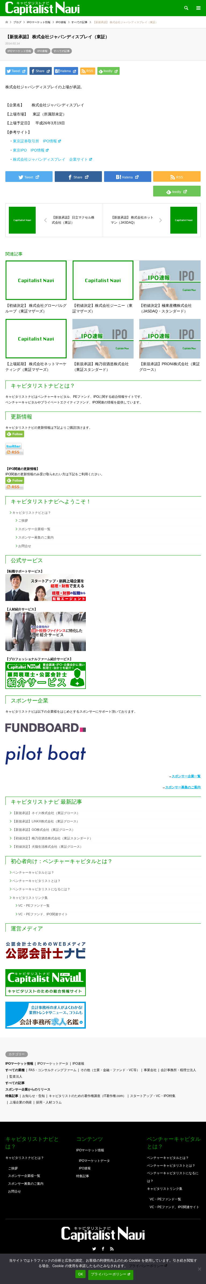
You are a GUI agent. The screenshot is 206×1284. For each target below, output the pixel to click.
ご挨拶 (23, 520)
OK (80, 1274)
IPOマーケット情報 (19, 51)
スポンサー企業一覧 (186, 776)
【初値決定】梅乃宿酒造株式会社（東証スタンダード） (52, 838)
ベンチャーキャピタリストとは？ (36, 881)
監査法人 (15, 1076)
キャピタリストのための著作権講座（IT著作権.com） (87, 1096)
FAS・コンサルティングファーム (52, 1070)
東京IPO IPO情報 (29, 150)
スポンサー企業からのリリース (27, 1089)
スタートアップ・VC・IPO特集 (152, 1096)
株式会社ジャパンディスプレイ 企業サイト (50, 159)
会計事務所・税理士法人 (178, 1070)
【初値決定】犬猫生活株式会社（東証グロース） (47, 847)
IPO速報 (42, 51)
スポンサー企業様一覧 (34, 529)
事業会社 (150, 1070)
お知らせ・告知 (33, 1096)
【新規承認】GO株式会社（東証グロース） (43, 830)
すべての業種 (15, 1070)
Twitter (94, 1249)
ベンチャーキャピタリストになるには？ (41, 889)
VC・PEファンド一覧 (34, 905)
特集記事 (11, 1096)
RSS (112, 1249)
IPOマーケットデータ (52, 1063)
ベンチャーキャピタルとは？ (33, 872)
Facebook (103, 1249)
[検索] (186, 8)
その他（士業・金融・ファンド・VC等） (110, 1070)
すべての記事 (62, 51)
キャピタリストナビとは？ (31, 513)
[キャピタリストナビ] (42, 8)
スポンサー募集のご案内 (36, 537)
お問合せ (24, 546)
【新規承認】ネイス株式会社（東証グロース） (46, 813)
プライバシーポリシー (146, 1266)
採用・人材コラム (49, 1102)
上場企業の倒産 (20, 1102)
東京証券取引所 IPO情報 (35, 141)
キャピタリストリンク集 (30, 898)
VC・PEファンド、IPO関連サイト (43, 914)
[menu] (198, 8)
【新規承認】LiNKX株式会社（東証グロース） (46, 821)
